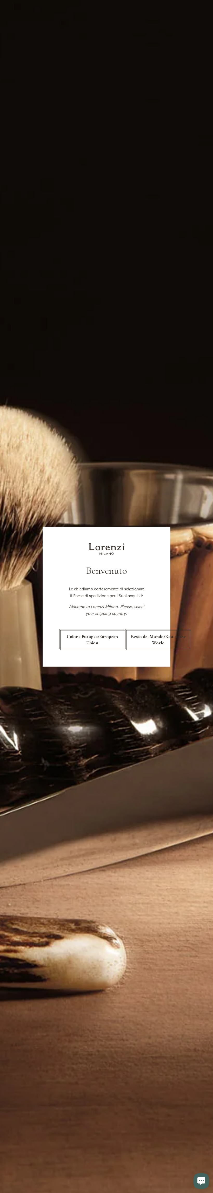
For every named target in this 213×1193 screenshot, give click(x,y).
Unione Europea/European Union (92, 640)
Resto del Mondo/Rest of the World (158, 640)
